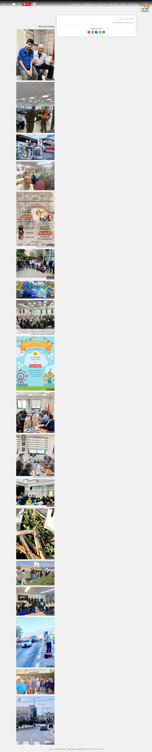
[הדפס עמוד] (103, 32)
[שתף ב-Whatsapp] (100, 32)
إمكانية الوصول (101, 4)
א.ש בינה (51, 749)
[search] (34, 4)
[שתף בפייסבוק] (96, 32)
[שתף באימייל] (89, 32)
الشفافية (123, 4)
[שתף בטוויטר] (92, 32)
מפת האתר (100, 749)
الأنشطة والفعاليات (89, 4)
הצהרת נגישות (93, 749)
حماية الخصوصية (76, 4)
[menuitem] (132, 4)
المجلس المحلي (133, 4)
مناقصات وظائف (113, 4)
